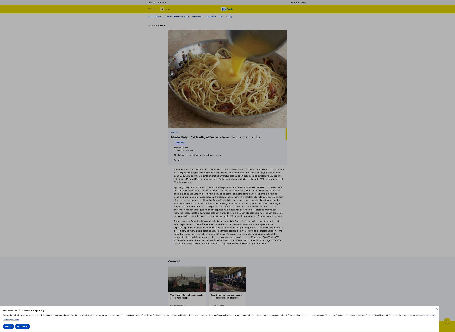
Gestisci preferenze (11, 320)
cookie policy (429, 315)
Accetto (8, 326)
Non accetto (22, 326)
